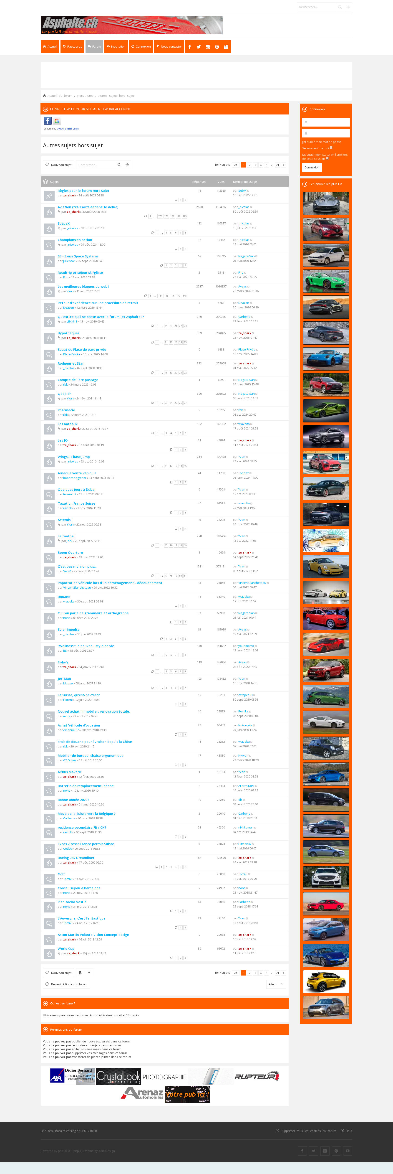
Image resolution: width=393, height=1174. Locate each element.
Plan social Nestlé (72, 902)
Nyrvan (243, 755)
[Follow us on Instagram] (325, 1151)
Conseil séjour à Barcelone (79, 888)
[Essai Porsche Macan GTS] (326, 462)
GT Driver (69, 760)
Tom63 (67, 879)
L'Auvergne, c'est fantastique (82, 918)
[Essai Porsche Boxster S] (326, 955)
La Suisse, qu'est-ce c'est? (79, 695)
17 (175, 545)
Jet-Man (64, 678)
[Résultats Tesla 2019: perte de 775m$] (326, 540)
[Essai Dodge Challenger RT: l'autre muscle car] (326, 903)
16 (171, 545)
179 (185, 216)
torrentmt (69, 494)
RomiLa (243, 711)
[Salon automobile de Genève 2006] (326, 618)
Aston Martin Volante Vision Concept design (93, 935)
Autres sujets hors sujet (73, 145)
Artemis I (65, 520)
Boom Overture (70, 552)
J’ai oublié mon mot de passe (322, 142)
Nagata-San (246, 256)
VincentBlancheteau (77, 587)
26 (180, 402)
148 (185, 295)
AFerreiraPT (246, 786)
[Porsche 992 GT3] (326, 359)
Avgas (242, 286)
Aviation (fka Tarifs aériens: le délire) (88, 207)
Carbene (244, 317)
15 (185, 466)
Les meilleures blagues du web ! (83, 286)
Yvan (70, 291)
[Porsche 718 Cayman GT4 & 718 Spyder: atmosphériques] (326, 592)
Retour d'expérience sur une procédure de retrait (98, 303)
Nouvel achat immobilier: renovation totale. (94, 711)
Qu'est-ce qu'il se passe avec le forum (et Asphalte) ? (101, 317)
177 (172, 216)
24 (180, 342)
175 (160, 216)
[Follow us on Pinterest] (336, 1151)
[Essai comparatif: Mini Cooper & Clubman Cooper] (326, 748)
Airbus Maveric (70, 772)
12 (171, 466)
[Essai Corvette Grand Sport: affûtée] (326, 644)
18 (166, 372)
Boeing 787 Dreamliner (76, 858)
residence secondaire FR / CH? (82, 827)
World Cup (66, 948)
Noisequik (245, 725)
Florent (68, 700)
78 (171, 575)
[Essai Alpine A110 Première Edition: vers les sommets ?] (326, 774)
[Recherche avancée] (348, 7)
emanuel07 (71, 730)
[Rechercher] (340, 7)
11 (166, 466)
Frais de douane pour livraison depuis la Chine (95, 741)
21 (175, 326)
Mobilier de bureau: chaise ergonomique (90, 755)
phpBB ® (64, 1151)
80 (180, 575)
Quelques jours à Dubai (76, 489)
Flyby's (63, 662)
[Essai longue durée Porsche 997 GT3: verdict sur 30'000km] (326, 566)
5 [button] (266, 165)
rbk (65, 384)
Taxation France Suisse (76, 503)
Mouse (68, 683)
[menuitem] (116, 46)
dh (240, 800)
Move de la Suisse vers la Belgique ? (87, 813)
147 (178, 295)
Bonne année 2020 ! (73, 800)
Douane (64, 597)
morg (66, 716)
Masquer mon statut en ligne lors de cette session (325, 156)
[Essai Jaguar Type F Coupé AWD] (326, 722)
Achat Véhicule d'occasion (79, 725)
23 (185, 326)
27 (185, 402)
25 (185, 342)
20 (171, 326)
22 (180, 326)
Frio (65, 277)
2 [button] (249, 165)
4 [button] (261, 165)
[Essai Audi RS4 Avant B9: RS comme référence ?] (326, 696)
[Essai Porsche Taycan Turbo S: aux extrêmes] (326, 333)
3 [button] (255, 165)
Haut (349, 1130)
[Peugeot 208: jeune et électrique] (326, 981)
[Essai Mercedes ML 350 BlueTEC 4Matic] (326, 826)
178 (178, 216)
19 (166, 326)
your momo (246, 646)
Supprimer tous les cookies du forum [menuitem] (308, 1130)
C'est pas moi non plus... (77, 566)
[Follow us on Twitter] (313, 1151)
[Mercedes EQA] (326, 436)
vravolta (244, 424)
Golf (61, 874)
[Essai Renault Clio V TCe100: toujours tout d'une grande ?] (326, 229)
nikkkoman (246, 827)
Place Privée (71, 354)
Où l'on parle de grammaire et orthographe (93, 613)
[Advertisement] (196, 74)
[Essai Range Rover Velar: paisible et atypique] (326, 1007)
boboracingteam (74, 478)
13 (175, 466)
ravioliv (68, 508)
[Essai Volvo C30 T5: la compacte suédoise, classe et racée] (326, 852)
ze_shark (69, 195)
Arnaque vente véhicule (77, 473)
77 (166, 575)
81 (185, 575)
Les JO (63, 440)
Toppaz (243, 473)
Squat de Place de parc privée (82, 349)
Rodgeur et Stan (71, 363)
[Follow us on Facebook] (302, 1151)
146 (172, 295)
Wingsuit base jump (74, 457)
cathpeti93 (245, 695)
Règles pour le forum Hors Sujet (83, 190)
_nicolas (243, 207)
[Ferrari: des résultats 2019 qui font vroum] (326, 203)
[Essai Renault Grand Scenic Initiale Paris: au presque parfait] (326, 800)
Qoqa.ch (64, 393)
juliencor (69, 261)
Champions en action (75, 240)
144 (160, 295)
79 (175, 575)
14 (180, 466)
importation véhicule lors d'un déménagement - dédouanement (110, 583)
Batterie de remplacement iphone (86, 786)
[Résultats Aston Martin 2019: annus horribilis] (326, 514)
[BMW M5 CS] (326, 488)
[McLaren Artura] (326, 410)
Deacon (68, 307)
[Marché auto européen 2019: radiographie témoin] (326, 255)
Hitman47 (244, 844)
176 (166, 216)
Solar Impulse (69, 629)
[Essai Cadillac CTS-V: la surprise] (326, 878)
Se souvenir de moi (316, 148)
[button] (235, 165)
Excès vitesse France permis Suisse (86, 844)
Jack (69, 541)
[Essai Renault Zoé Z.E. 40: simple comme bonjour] (326, 929)
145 (166, 295)
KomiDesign (106, 1151)
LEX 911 (72, 321)
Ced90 (67, 848)
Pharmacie (66, 410)
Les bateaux (68, 424)
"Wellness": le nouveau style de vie (86, 646)
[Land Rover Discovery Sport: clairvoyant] (326, 670)
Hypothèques (68, 333)
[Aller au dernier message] (248, 190)
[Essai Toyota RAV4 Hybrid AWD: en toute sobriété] (326, 385)
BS (65, 650)
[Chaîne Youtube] (347, 1151)
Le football (67, 536)
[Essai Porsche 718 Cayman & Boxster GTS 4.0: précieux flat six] (326, 281)
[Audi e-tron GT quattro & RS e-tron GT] (326, 307)
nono (67, 618)
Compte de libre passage (78, 380)
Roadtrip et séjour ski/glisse (80, 272)
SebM (242, 190)
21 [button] (277, 165)
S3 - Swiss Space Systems (78, 256)
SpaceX (64, 223)
